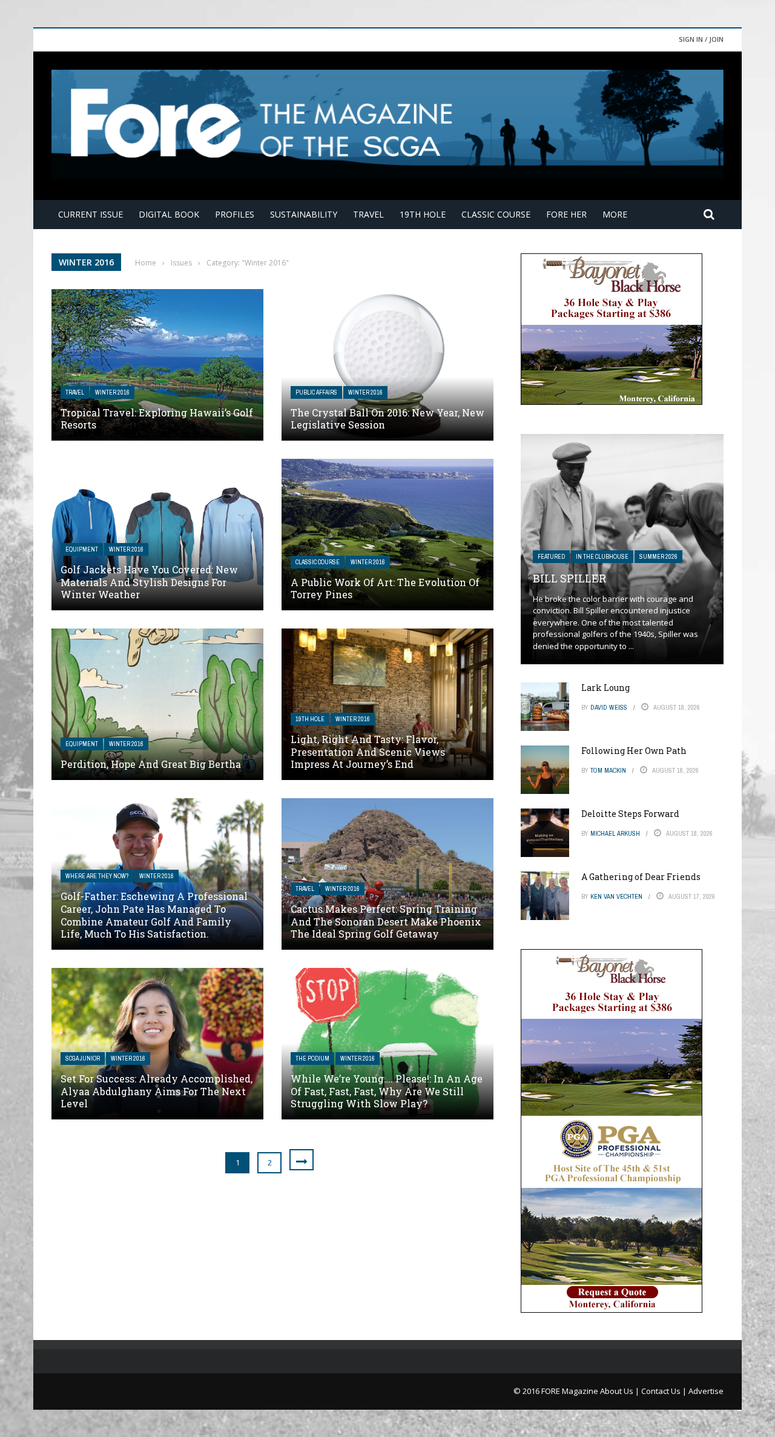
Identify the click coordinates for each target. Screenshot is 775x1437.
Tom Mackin (608, 770)
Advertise (706, 1390)
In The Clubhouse (602, 557)
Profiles (234, 214)
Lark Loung (605, 687)
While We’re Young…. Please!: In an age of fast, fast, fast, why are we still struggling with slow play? (387, 1091)
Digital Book (169, 214)
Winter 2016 (112, 392)
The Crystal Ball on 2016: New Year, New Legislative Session (387, 419)
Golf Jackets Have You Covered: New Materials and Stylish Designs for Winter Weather (149, 582)
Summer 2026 (658, 557)
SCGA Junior (82, 1058)
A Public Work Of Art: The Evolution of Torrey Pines (385, 588)
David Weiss (608, 707)
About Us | (620, 1390)
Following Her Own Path (634, 750)
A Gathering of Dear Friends (641, 876)
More (614, 214)
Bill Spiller (569, 578)
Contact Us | (664, 1390)
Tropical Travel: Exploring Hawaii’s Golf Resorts (157, 419)
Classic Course (495, 214)
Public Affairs (316, 392)
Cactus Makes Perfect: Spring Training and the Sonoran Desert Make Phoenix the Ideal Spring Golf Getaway (386, 921)
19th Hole (423, 214)
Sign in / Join (701, 39)
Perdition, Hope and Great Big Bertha (151, 764)
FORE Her (566, 214)
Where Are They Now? (96, 876)
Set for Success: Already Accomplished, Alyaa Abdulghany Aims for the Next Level (156, 1091)
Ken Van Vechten (616, 896)
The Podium (312, 1058)
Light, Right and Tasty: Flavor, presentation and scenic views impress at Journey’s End (368, 752)
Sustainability (303, 214)
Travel (368, 214)
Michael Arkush (615, 833)
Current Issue (90, 214)
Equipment (81, 549)
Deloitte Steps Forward (630, 813)
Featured (551, 557)
